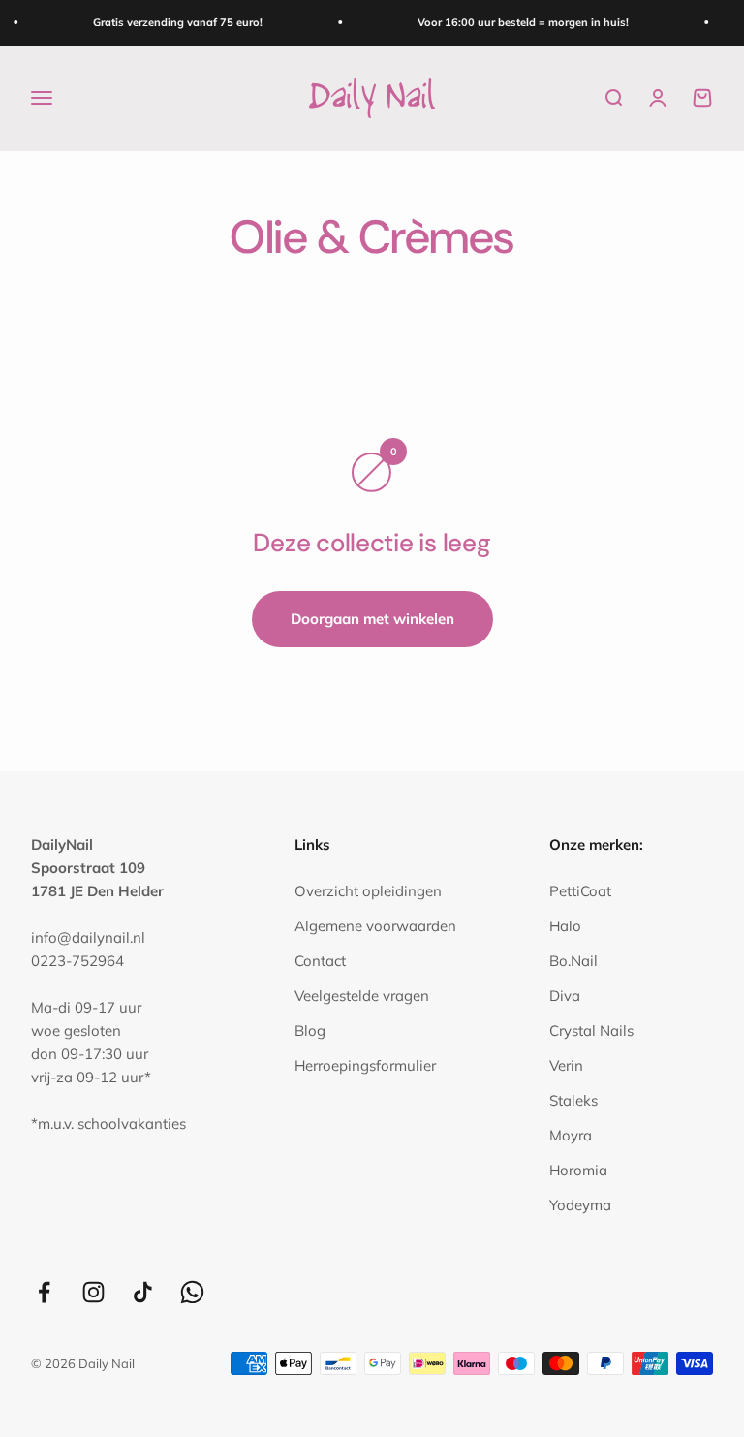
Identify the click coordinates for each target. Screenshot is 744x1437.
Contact (320, 961)
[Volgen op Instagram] (93, 1292)
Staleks (573, 1100)
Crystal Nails (591, 1030)
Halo (565, 926)
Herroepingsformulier (365, 1065)
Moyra (570, 1135)
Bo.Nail (573, 961)
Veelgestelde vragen (361, 995)
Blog (310, 1030)
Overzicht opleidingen (368, 891)
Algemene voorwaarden (375, 926)
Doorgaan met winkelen (372, 618)
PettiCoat (580, 891)
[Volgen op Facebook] (44, 1292)
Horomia (578, 1170)
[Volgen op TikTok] (143, 1292)
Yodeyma (580, 1205)
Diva (564, 995)
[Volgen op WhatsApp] (192, 1292)
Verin (566, 1065)
